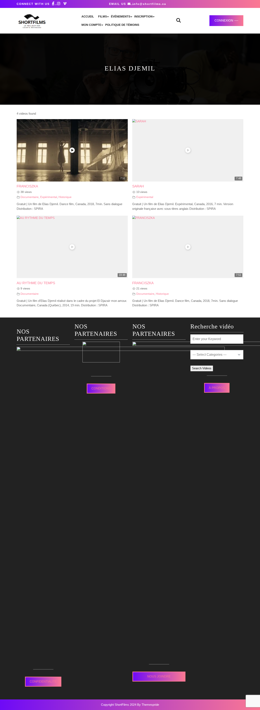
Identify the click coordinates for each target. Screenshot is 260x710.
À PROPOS (217, 387)
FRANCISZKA (27, 186)
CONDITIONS (101, 388)
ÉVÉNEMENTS (120, 16)
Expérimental (48, 197)
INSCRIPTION (143, 16)
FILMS (102, 16)
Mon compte (91, 24)
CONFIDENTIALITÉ (43, 681)
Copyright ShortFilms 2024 (118, 704)
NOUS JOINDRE (159, 676)
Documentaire (30, 197)
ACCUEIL (87, 16)
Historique (65, 197)
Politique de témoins (122, 24)
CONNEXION (223, 20)
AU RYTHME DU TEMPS (36, 283)
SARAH (138, 186)
